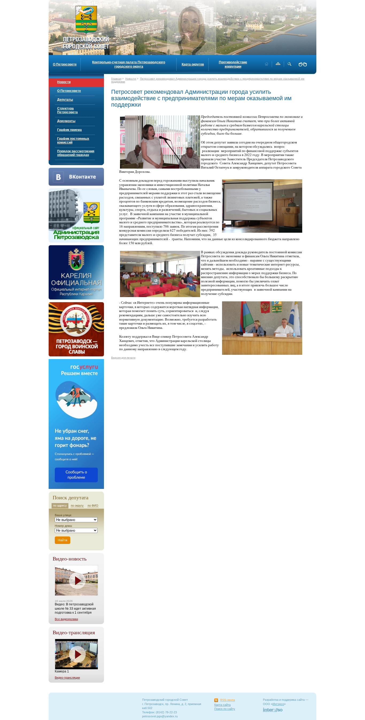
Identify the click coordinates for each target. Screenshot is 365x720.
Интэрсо (278, 704)
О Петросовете (65, 64)
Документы (66, 121)
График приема (69, 130)
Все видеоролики (66, 619)
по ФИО (93, 505)
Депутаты (65, 100)
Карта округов (193, 64)
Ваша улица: (63, 515)
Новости (64, 82)
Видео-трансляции (67, 677)
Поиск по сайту (224, 708)
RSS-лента (227, 700)
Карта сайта (222, 704)
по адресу (60, 505)
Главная (116, 78)
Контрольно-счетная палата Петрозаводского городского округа (128, 64)
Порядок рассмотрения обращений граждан (75, 153)
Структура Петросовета (67, 110)
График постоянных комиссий (73, 140)
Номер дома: (63, 525)
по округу (77, 505)
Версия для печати (123, 357)
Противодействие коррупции (233, 64)
